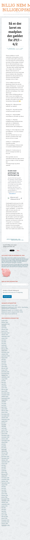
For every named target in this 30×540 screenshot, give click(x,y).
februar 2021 (5, 389)
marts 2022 (4, 366)
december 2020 (5, 393)
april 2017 (4, 470)
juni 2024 (4, 326)
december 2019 (5, 414)
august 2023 (4, 338)
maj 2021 (4, 384)
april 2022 (4, 364)
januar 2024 (4, 331)
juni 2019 (4, 424)
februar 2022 (5, 368)
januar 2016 (4, 497)
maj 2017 (4, 469)
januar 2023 (4, 350)
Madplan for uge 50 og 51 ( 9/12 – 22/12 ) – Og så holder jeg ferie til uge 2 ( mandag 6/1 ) (15, 308)
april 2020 (4, 407)
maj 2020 (4, 405)
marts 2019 (4, 430)
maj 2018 (4, 447)
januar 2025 (4, 320)
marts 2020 (4, 408)
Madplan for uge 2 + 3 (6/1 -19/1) (9, 305)
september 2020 (6, 398)
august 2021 (4, 378)
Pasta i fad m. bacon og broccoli (9, 313)
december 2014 (5, 520)
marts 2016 (4, 493)
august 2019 (4, 421)
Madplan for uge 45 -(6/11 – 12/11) (13, 239)
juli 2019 (4, 423)
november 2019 (5, 416)
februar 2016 (5, 495)
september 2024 (6, 324)
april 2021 (4, 386)
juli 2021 (4, 380)
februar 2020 (5, 410)
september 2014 (6, 525)
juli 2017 (4, 465)
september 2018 (6, 440)
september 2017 (5, 461)
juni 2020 (4, 403)
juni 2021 (4, 382)
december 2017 (5, 456)
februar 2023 (5, 348)
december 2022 (5, 352)
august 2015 (4, 506)
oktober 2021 (5, 375)
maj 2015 (4, 511)
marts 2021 (4, 387)
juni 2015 (4, 509)
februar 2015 (5, 516)
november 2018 (5, 437)
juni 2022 (4, 361)
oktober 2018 (5, 439)
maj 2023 (4, 343)
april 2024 (4, 327)
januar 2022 (4, 370)
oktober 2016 (5, 481)
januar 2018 (4, 454)
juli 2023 (4, 340)
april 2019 (4, 428)
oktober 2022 (5, 354)
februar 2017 (5, 474)
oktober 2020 (5, 396)
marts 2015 (4, 514)
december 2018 (5, 435)
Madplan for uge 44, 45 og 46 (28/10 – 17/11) (12, 312)
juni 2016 (4, 488)
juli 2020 (4, 401)
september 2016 (6, 483)
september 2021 (5, 377)
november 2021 (5, 373)
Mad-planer (19, 49)
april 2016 (4, 491)
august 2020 (5, 400)
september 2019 (6, 419)
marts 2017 (4, 472)
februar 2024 (5, 329)
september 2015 (5, 504)
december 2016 (5, 477)
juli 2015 (4, 507)
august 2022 (4, 357)
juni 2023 (4, 341)
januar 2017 (4, 476)
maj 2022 (4, 363)
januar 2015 (4, 518)
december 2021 (5, 371)
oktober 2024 (5, 322)
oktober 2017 (5, 460)
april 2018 (4, 449)
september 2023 (6, 336)
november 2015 (5, 500)
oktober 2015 (5, 502)
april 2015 (4, 513)
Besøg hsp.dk (7, 296)
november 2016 (5, 479)
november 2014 (5, 521)
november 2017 (5, 458)
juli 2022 (4, 359)
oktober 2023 (5, 334)
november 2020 (5, 394)
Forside (4, 247)
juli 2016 (4, 486)
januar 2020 (4, 412)
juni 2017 (4, 467)
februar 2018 (5, 453)
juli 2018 (4, 444)
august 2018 (4, 442)
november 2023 (5, 333)
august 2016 (4, 484)
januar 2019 (4, 433)
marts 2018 (4, 451)
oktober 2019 (5, 417)
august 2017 (4, 463)
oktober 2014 (5, 523)
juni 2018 (4, 446)
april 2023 (4, 345)
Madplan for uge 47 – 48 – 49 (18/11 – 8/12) (12, 310)
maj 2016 (4, 490)
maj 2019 (4, 426)
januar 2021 (4, 391)
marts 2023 (4, 347)
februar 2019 (5, 431)
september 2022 (6, 356)
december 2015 (5, 499)
